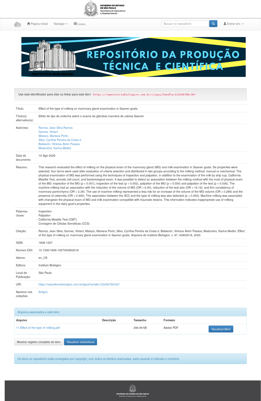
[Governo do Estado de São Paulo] (133, 390)
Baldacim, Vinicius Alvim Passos (59, 144)
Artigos (43, 292)
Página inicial (39, 24)
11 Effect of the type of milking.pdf (38, 328)
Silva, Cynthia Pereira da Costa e (60, 140)
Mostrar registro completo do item (39, 342)
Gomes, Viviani (48, 132)
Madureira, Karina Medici (55, 148)
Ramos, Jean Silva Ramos (56, 128)
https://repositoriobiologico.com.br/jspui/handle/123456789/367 (79, 284)
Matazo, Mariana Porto (53, 136)
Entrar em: (234, 24)
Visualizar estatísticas (80, 342)
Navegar (60, 24)
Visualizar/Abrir (221, 329)
